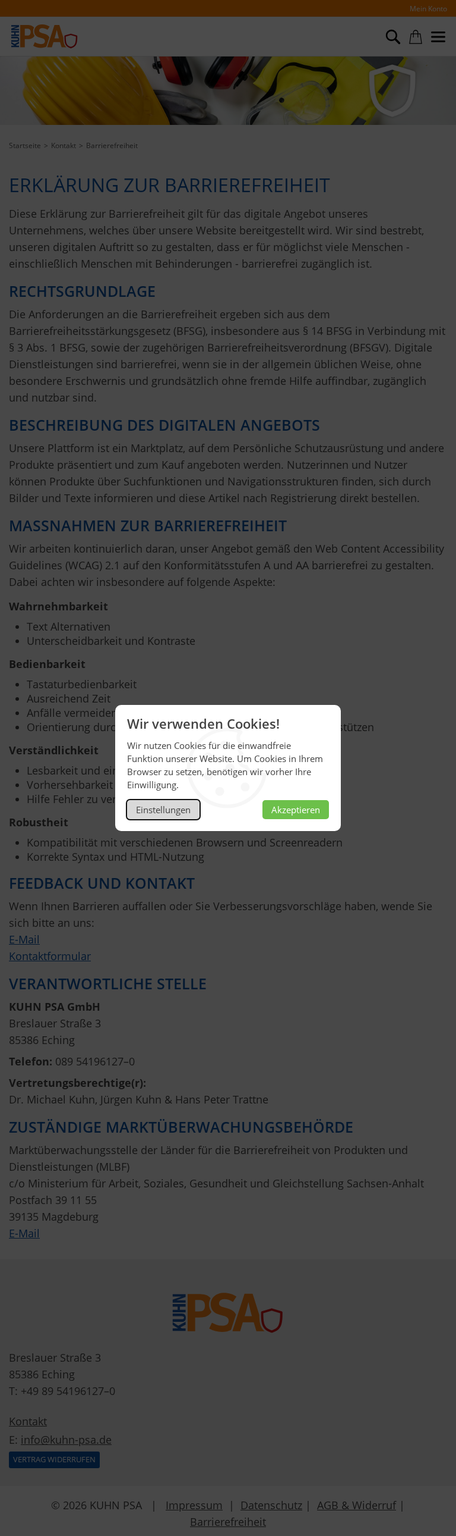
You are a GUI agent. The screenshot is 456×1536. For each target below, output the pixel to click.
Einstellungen (163, 810)
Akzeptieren (295, 810)
